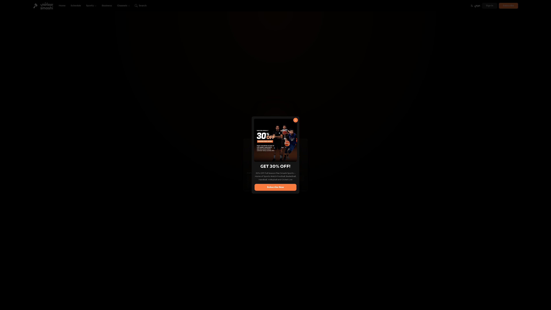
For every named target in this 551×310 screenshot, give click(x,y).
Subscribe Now (275, 187)
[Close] (295, 120)
